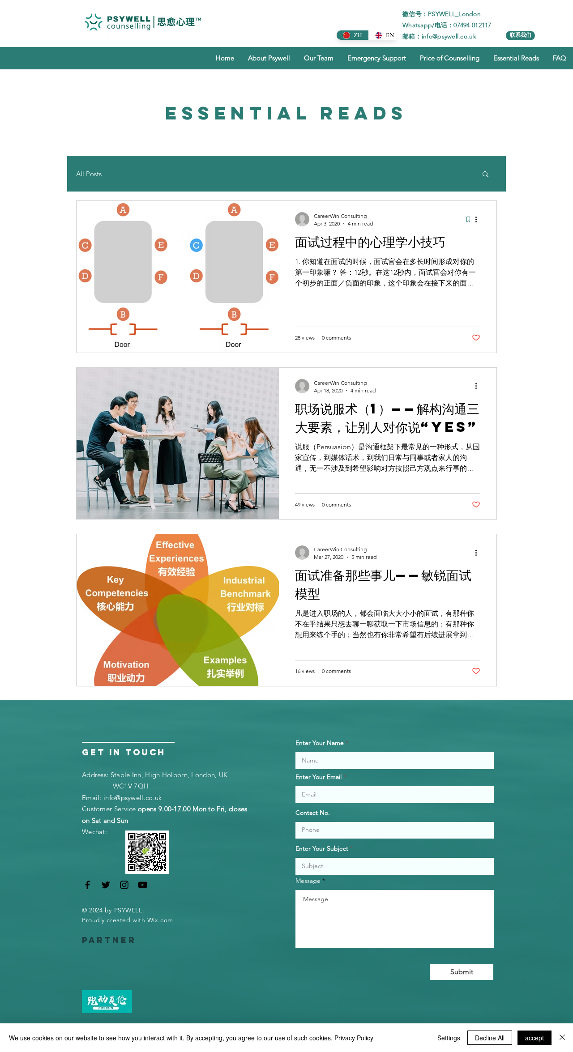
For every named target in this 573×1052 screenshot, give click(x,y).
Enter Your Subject (321, 848)
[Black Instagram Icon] (124, 884)
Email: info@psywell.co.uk (122, 797)
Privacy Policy (353, 1037)
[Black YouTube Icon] (142, 884)
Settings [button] (448, 1037)
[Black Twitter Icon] (105, 884)
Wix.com (160, 920)
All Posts (89, 174)
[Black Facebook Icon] (87, 884)
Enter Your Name (319, 743)
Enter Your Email (318, 777)
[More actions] (479, 219)
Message (308, 880)
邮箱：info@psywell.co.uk (439, 36)
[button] (485, 174)
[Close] (562, 1038)
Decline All (490, 1037)
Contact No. (312, 812)
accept (534, 1037)
